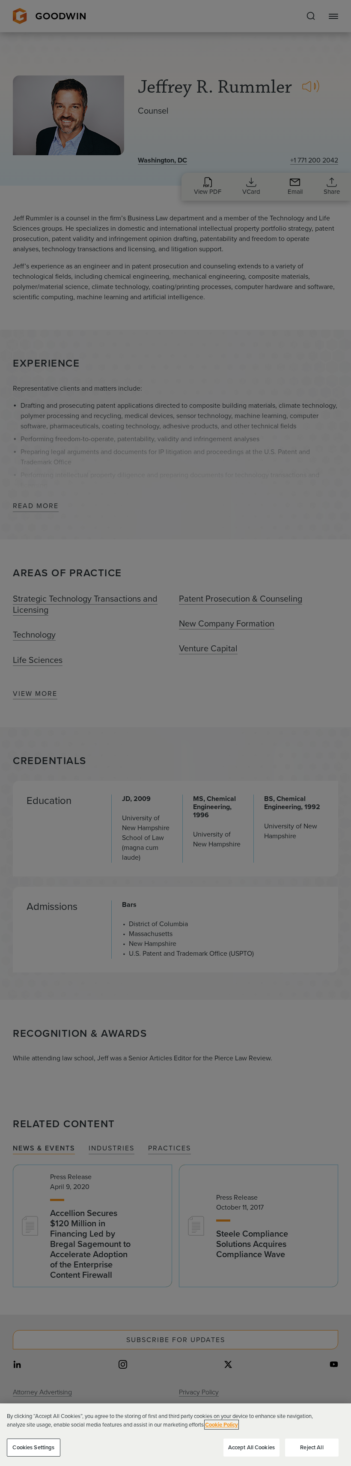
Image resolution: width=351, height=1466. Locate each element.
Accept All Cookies (251, 1447)
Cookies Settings (33, 1447)
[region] (175, 1434)
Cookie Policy (221, 1425)
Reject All (311, 1447)
